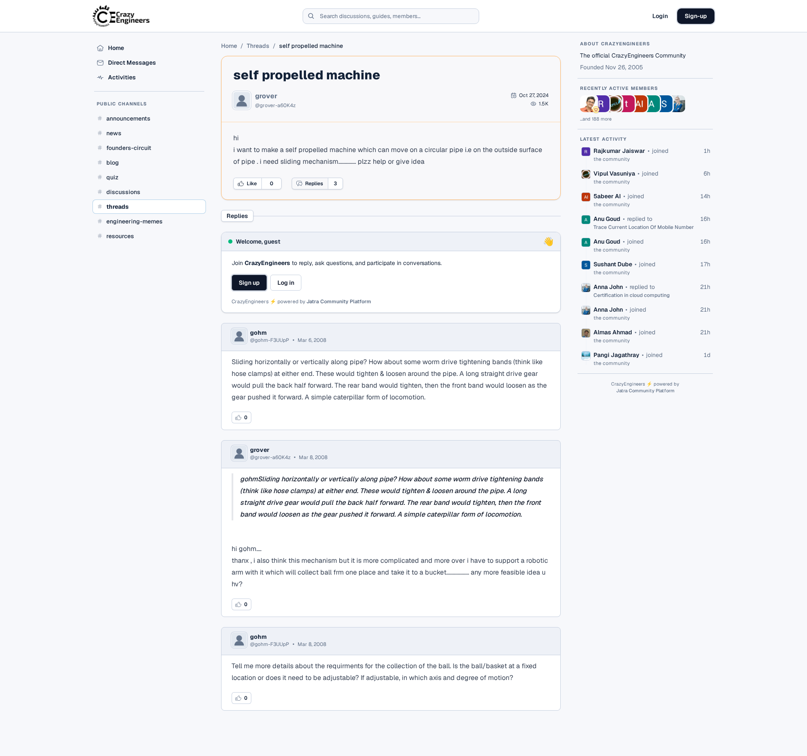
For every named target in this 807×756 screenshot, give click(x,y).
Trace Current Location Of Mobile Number (643, 227)
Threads (258, 46)
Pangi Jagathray (616, 355)
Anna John (608, 287)
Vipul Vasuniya (614, 173)
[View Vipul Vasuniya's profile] (613, 103)
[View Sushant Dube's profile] (664, 103)
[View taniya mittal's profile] (626, 103)
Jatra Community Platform (338, 301)
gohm (258, 332)
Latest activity (603, 139)
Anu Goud (606, 219)
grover (266, 96)
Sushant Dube (612, 264)
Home (229, 46)
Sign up (249, 282)
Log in (285, 282)
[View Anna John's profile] (676, 103)
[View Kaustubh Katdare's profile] (588, 103)
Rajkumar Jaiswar (619, 151)
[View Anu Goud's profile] (651, 103)
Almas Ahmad (612, 332)
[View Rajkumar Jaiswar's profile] (601, 103)
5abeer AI (607, 196)
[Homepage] (121, 16)
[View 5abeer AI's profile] (638, 103)
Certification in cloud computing (631, 295)
